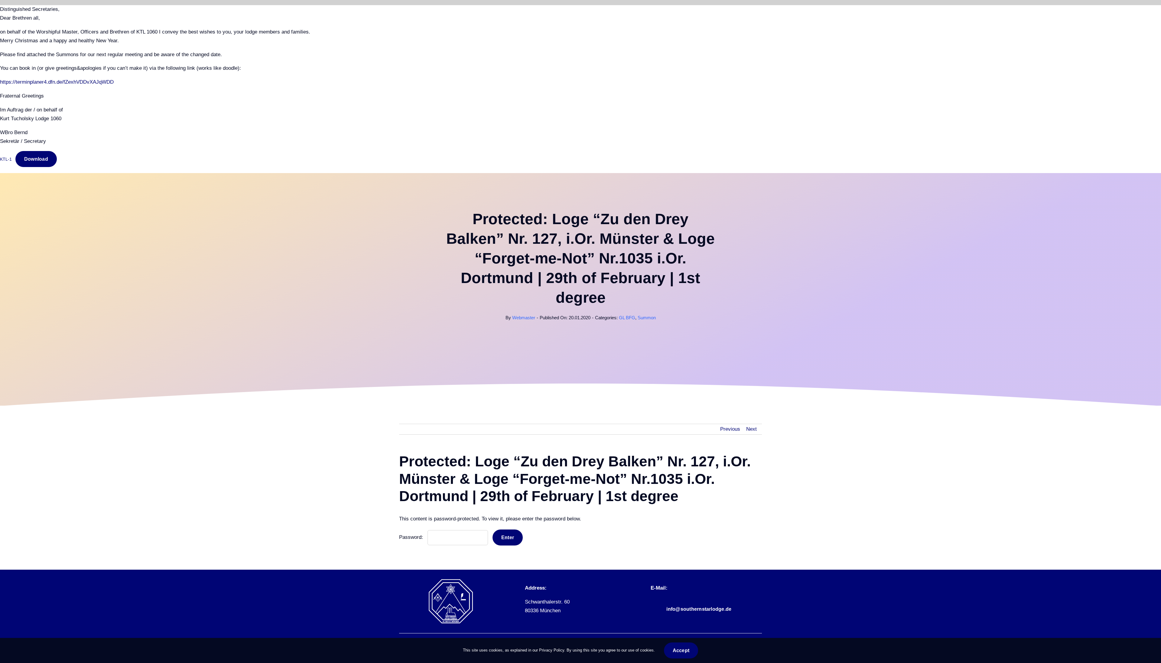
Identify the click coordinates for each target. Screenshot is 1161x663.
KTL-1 (6, 159)
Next (751, 429)
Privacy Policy (551, 650)
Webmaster (523, 317)
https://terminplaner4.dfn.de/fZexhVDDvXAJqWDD (57, 82)
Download (36, 159)
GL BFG (627, 317)
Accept (681, 650)
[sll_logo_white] (450, 581)
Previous (730, 429)
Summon (647, 317)
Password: (411, 537)
